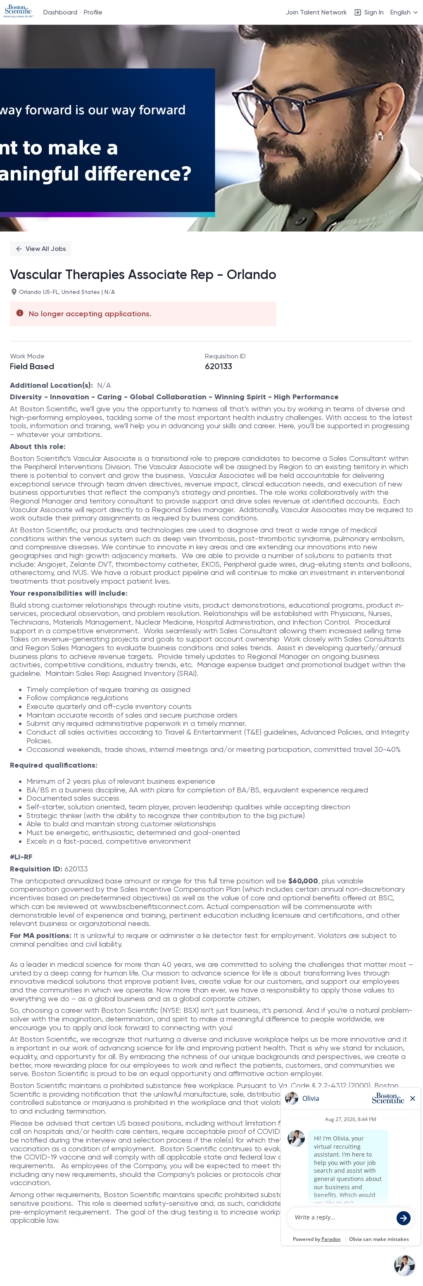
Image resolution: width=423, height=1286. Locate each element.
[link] (18, 12)
